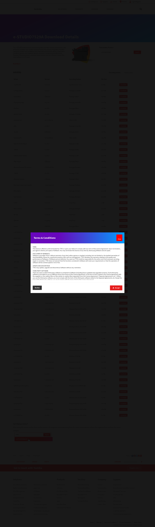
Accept (117, 288)
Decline (37, 288)
